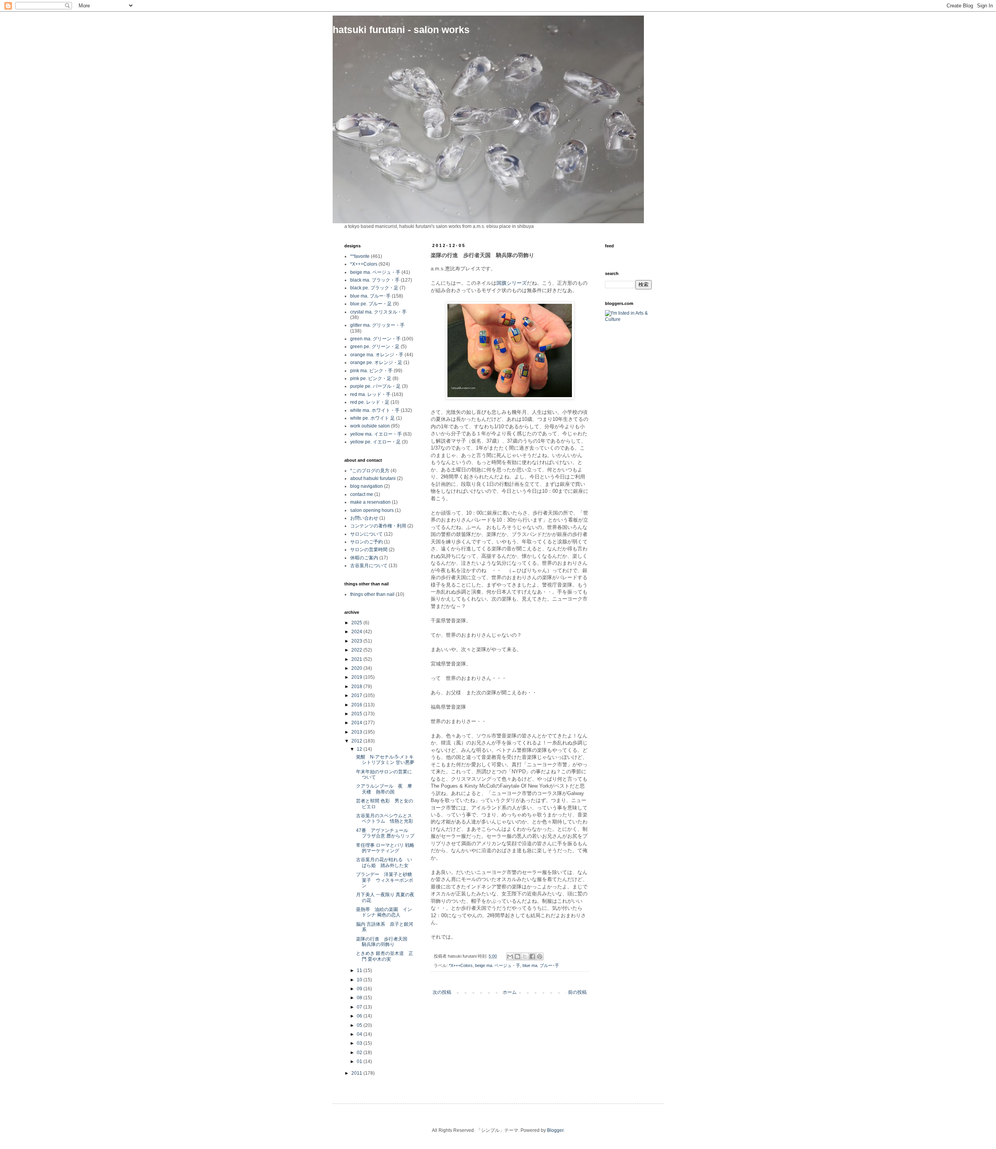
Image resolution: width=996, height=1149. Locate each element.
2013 (357, 732)
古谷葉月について (369, 565)
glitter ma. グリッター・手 (377, 325)
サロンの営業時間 (369, 549)
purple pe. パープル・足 (375, 386)
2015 (357, 713)
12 (360, 749)
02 (360, 1052)
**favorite (360, 256)
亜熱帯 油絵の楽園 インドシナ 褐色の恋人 (384, 912)
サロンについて (366, 534)
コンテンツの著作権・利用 (378, 526)
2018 (357, 686)
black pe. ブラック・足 (374, 288)
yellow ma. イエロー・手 (376, 434)
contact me (361, 494)
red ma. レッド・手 (370, 394)
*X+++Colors (461, 965)
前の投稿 (577, 992)
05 (360, 1025)
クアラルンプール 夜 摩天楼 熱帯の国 (384, 788)
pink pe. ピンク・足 (370, 378)
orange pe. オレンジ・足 (376, 362)
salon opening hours (372, 510)
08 (360, 997)
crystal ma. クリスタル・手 (378, 312)
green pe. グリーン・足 (375, 346)
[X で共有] (525, 956)
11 (360, 970)
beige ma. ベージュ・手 (497, 965)
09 (360, 988)
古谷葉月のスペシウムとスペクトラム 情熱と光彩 (387, 818)
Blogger (555, 1130)
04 (360, 1034)
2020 (357, 668)
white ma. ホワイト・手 (375, 410)
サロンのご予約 (366, 542)
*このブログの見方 (369, 470)
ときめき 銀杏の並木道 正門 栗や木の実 (384, 956)
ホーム (510, 992)
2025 (357, 622)
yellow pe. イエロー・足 (375, 442)
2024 (357, 631)
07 (360, 1007)
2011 (357, 1073)
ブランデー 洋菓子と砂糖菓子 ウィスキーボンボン (384, 880)
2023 (357, 641)
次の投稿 (442, 992)
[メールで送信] (510, 956)
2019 (357, 677)
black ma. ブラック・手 (375, 280)
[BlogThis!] (517, 956)
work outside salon (370, 426)
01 (360, 1061)
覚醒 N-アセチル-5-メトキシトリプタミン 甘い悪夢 (385, 759)
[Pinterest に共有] (540, 956)
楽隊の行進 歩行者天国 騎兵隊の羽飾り (384, 941)
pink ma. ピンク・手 (371, 370)
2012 (357, 741)
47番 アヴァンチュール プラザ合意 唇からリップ (385, 833)
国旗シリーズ (511, 283)
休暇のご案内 (364, 557)
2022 (357, 650)
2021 (357, 659)
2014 (357, 722)
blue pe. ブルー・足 (371, 304)
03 (360, 1043)
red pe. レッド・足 (369, 402)
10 (360, 980)
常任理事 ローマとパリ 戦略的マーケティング (385, 847)
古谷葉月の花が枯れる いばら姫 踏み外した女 (384, 862)
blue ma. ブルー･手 (541, 965)
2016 (357, 705)
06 (360, 1016)
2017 (357, 695)
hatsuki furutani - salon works (401, 29)
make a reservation (370, 502)
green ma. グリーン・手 (375, 339)
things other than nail (372, 594)
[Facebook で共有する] (532, 956)
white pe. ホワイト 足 (372, 418)
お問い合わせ (364, 518)
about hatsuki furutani (373, 478)
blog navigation (366, 486)
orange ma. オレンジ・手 (376, 354)
